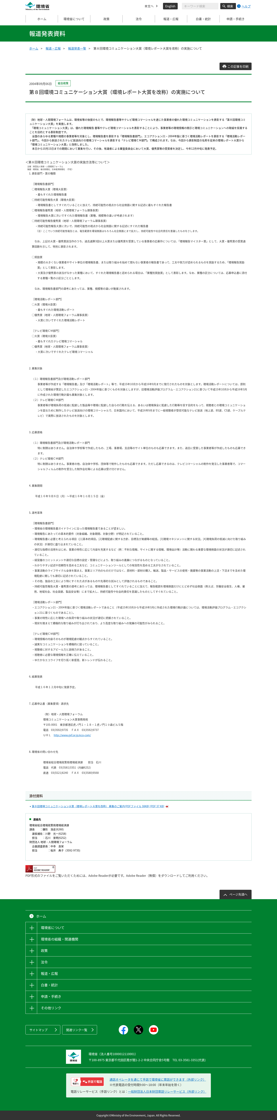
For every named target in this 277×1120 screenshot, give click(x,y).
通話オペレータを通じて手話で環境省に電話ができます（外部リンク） (157, 1079)
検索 (230, 6)
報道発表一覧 (77, 48)
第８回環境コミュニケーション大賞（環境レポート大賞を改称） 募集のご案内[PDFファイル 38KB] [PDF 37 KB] (98, 806)
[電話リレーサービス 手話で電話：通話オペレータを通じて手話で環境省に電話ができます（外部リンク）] (87, 1081)
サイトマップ (38, 1030)
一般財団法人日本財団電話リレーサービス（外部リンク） (167, 1091)
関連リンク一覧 (76, 1030)
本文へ (149, 6)
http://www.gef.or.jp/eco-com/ (72, 735)
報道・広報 (53, 48)
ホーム (41, 19)
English (170, 6)
